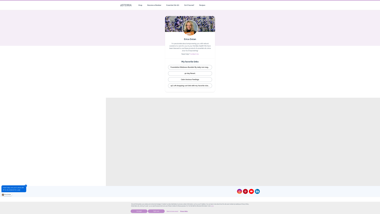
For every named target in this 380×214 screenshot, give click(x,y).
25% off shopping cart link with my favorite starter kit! (191, 86)
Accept (139, 211)
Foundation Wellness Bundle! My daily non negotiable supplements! (191, 67)
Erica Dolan (7, 194)
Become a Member (154, 5)
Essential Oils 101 (172, 5)
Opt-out (156, 211)
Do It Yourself (189, 5)
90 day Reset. (190, 73)
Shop (140, 5)
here (212, 206)
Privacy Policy (184, 211)
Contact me (194, 54)
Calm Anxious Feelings (190, 79)
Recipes (202, 5)
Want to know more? (172, 211)
